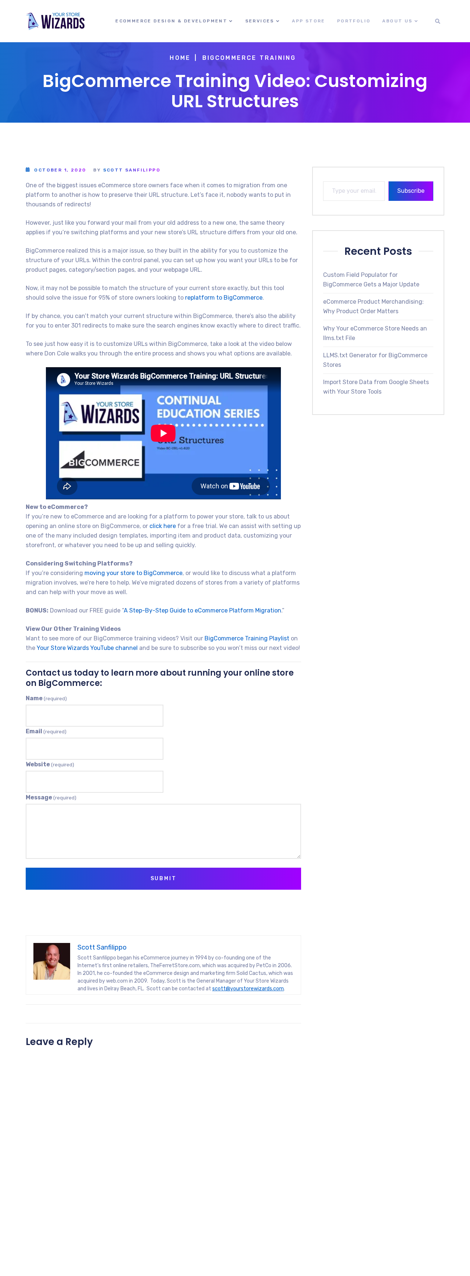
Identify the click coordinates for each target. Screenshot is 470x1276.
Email (46, 731)
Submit (164, 878)
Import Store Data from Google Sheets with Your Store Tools (376, 386)
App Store (308, 21)
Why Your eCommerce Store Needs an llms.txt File (375, 333)
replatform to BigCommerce (224, 297)
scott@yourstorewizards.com (248, 989)
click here (162, 526)
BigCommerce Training (249, 57)
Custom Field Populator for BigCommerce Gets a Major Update (371, 279)
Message (51, 797)
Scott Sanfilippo (131, 170)
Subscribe (410, 190)
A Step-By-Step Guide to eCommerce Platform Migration (202, 610)
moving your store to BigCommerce (133, 573)
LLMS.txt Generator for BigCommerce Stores (375, 359)
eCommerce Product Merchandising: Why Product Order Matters (373, 306)
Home (180, 57)
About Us (397, 21)
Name (46, 698)
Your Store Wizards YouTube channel (87, 647)
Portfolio (354, 21)
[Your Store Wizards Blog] (55, 21)
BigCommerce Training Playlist (247, 638)
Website (50, 764)
